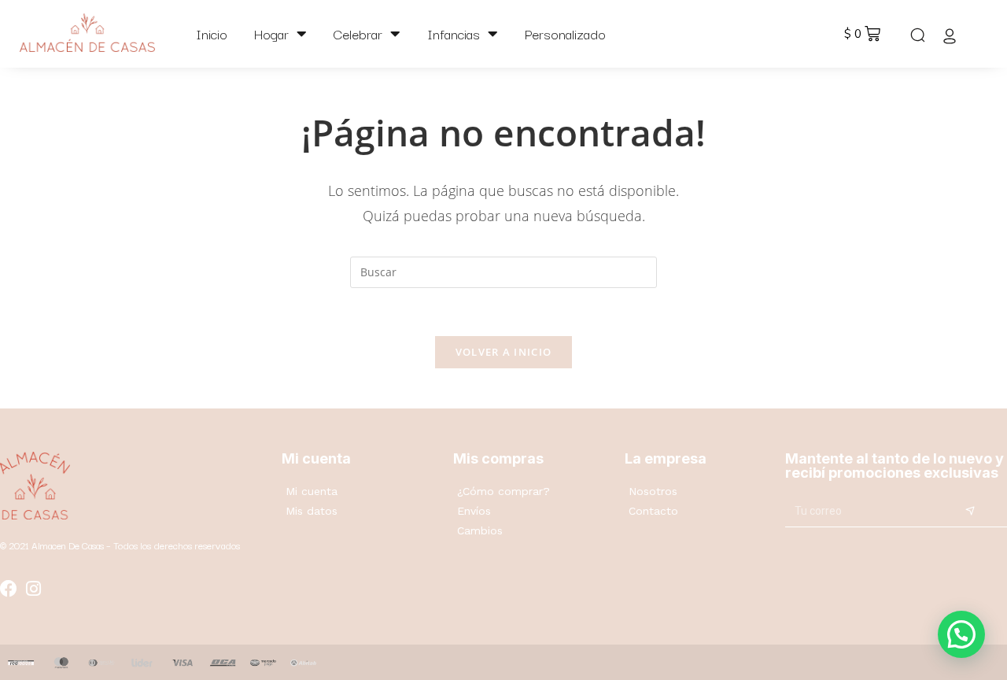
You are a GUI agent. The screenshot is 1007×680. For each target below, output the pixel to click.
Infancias (453, 33)
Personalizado (565, 33)
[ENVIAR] (970, 511)
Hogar (271, 33)
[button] (961, 634)
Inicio (211, 33)
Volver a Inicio (504, 352)
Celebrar (358, 33)
